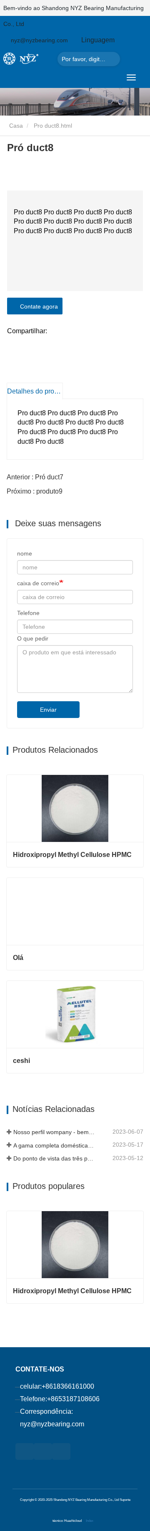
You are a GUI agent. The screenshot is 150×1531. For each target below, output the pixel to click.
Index (89, 1520)
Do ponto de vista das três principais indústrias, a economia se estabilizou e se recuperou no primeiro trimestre (54, 1158)
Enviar (48, 709)
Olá (18, 957)
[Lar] (28, 58)
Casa (15, 125)
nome (24, 553)
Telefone (28, 613)
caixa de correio (38, 583)
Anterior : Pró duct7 (35, 477)
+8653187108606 (73, 1398)
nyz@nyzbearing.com (52, 1424)
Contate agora (37, 306)
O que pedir (32, 638)
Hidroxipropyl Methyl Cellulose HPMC (72, 854)
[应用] (111, 59)
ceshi (21, 1060)
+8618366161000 (68, 1386)
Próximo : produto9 (34, 491)
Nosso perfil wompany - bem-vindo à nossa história (54, 1132)
